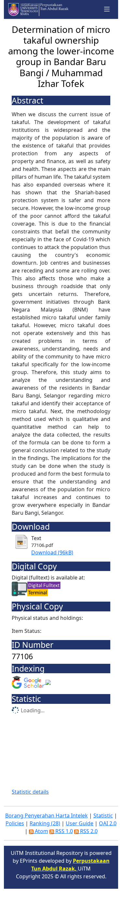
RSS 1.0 (63, 831)
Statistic (103, 815)
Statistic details (30, 791)
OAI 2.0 (107, 823)
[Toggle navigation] (107, 9)
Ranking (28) (45, 823)
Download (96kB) (52, 552)
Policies (15, 823)
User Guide (79, 823)
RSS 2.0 (88, 831)
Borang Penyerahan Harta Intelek (46, 815)
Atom (41, 831)
